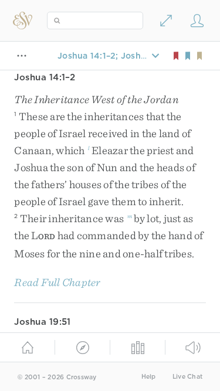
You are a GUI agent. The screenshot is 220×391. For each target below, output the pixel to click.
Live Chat (187, 376)
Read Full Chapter (57, 282)
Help (148, 376)
